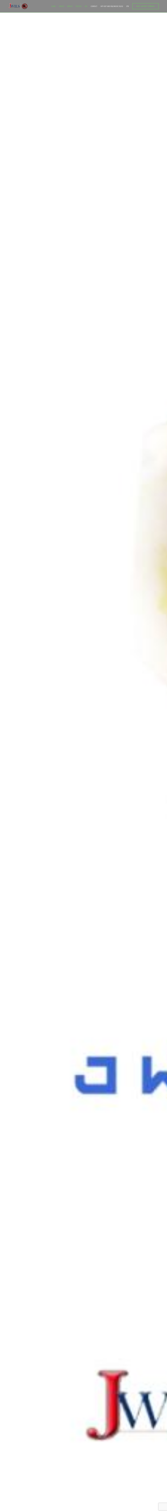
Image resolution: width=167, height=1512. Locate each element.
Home (53, 6)
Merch (69, 6)
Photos (79, 6)
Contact (94, 6)
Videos (61, 6)
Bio (86, 6)
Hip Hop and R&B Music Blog (112, 6)
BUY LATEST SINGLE (146, 6)
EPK (127, 6)
